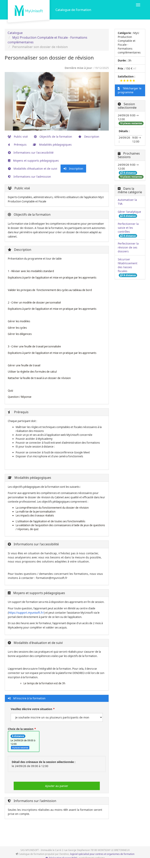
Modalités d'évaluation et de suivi (35, 168)
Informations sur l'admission (32, 176)
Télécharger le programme (129, 90)
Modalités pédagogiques (55, 144)
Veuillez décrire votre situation (31, 709)
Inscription (75, 168)
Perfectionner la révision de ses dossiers (128, 247)
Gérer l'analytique (129, 212)
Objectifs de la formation (55, 136)
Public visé (20, 136)
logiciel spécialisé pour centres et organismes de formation (102, 854)
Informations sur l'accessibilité (33, 152)
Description (91, 136)
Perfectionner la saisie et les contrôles (128, 227)
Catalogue (15, 33)
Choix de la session (20, 729)
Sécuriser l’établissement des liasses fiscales (127, 265)
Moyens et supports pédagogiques (35, 160)
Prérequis (20, 144)
